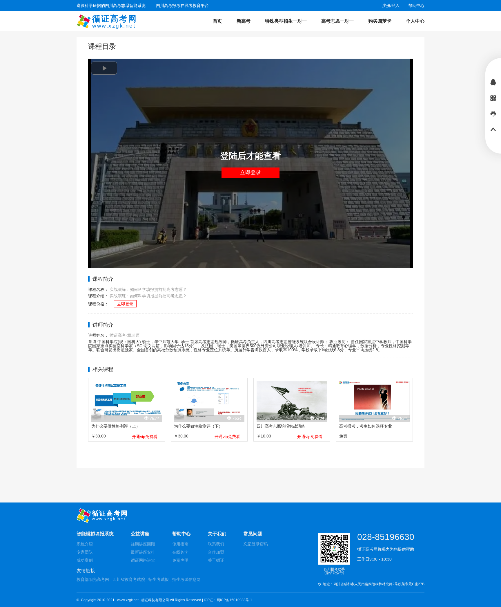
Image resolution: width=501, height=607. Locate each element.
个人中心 (415, 21)
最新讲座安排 (143, 552)
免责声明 (180, 560)
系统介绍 (85, 544)
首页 (217, 21)
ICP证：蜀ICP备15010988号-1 (228, 600)
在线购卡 (180, 552)
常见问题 (253, 533)
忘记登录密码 (256, 544)
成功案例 (85, 560)
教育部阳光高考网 (93, 579)
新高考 (244, 21)
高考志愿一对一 (337, 21)
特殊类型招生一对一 (286, 21)
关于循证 (216, 560)
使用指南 (180, 544)
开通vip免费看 (144, 436)
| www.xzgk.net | (128, 600)
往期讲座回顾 (143, 544)
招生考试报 (158, 579)
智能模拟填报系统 (95, 533)
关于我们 (217, 533)
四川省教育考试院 (128, 579)
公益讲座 (140, 533)
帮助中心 (181, 533)
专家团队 (85, 552)
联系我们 (216, 544)
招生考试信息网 (186, 579)
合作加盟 (216, 552)
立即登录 (250, 172)
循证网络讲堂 (143, 560)
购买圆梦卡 (379, 21)
